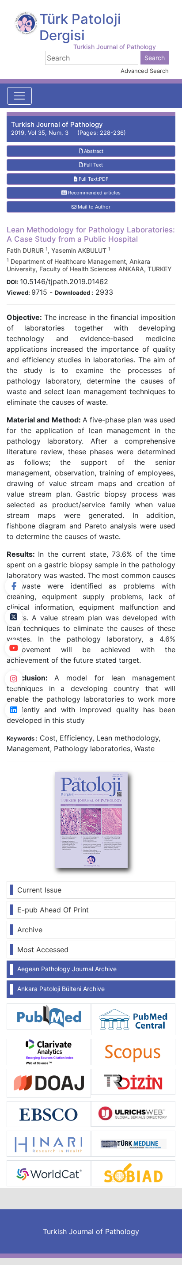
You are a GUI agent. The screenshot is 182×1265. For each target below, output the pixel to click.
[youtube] (14, 648)
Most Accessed (42, 949)
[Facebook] (14, 586)
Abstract (93, 151)
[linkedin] (14, 710)
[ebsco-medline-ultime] (49, 1113)
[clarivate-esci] (49, 1051)
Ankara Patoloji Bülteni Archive (61, 988)
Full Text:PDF (92, 179)
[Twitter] (14, 617)
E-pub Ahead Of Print (53, 909)
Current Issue (39, 889)
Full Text (93, 165)
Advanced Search (145, 70)
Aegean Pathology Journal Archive (67, 968)
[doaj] (49, 1082)
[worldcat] (49, 1172)
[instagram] (14, 679)
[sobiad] (133, 1172)
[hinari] (49, 1143)
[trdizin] (133, 1080)
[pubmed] (49, 1015)
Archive (29, 929)
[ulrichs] (133, 1113)
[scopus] (133, 1051)
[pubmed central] (133, 1018)
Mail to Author (93, 207)
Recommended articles (94, 193)
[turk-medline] (133, 1143)
